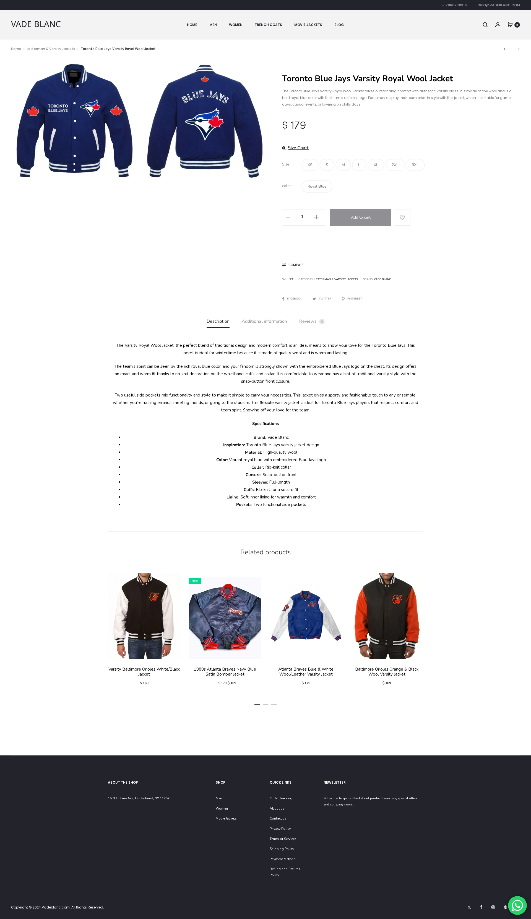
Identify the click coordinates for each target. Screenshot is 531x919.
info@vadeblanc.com (499, 5)
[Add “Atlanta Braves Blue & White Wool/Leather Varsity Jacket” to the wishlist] (335, 580)
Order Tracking (281, 798)
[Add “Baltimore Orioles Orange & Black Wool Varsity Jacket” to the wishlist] (416, 580)
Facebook (295, 299)
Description (218, 321)
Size (285, 164)
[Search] (485, 24)
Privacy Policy (280, 828)
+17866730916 (454, 5)
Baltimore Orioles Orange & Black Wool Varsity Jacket (386, 671)
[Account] (498, 24)
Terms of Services (283, 839)
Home (192, 24)
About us (277, 808)
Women (236, 24)
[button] (310, 164)
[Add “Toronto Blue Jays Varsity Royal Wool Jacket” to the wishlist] (402, 217)
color (286, 186)
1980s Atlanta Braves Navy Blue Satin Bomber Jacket (225, 671)
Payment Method (283, 859)
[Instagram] (493, 907)
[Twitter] (469, 907)
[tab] (218, 321)
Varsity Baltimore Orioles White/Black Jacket (144, 671)
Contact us (278, 818)
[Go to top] (522, 860)
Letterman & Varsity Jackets (51, 48)
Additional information (264, 321)
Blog (339, 24)
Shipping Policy (282, 849)
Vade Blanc (382, 279)
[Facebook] (481, 907)
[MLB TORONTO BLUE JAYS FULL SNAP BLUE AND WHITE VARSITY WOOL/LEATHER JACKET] (514, 48)
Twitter (325, 299)
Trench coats (268, 24)
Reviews (311, 321)
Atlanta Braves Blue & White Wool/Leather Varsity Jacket (306, 671)
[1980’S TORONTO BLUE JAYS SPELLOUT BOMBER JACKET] (506, 48)
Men (213, 24)
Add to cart (361, 217)
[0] (510, 24)
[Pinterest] (505, 907)
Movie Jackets (308, 24)
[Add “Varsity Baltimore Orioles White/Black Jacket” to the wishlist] (174, 580)
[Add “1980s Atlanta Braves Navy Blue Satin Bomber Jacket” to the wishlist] (254, 580)
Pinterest (354, 299)
